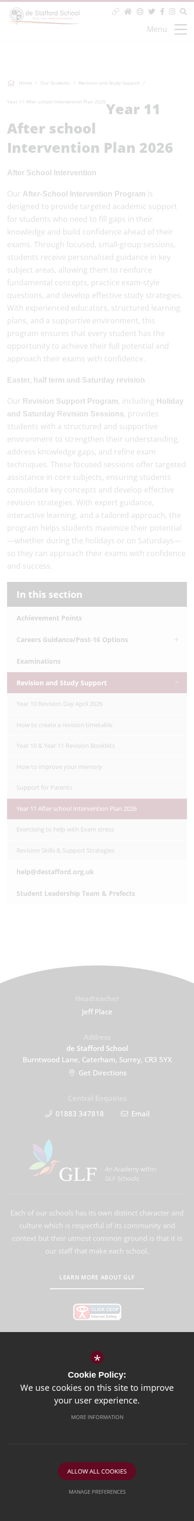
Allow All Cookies (97, 1471)
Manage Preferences (97, 1491)
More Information (97, 1416)
